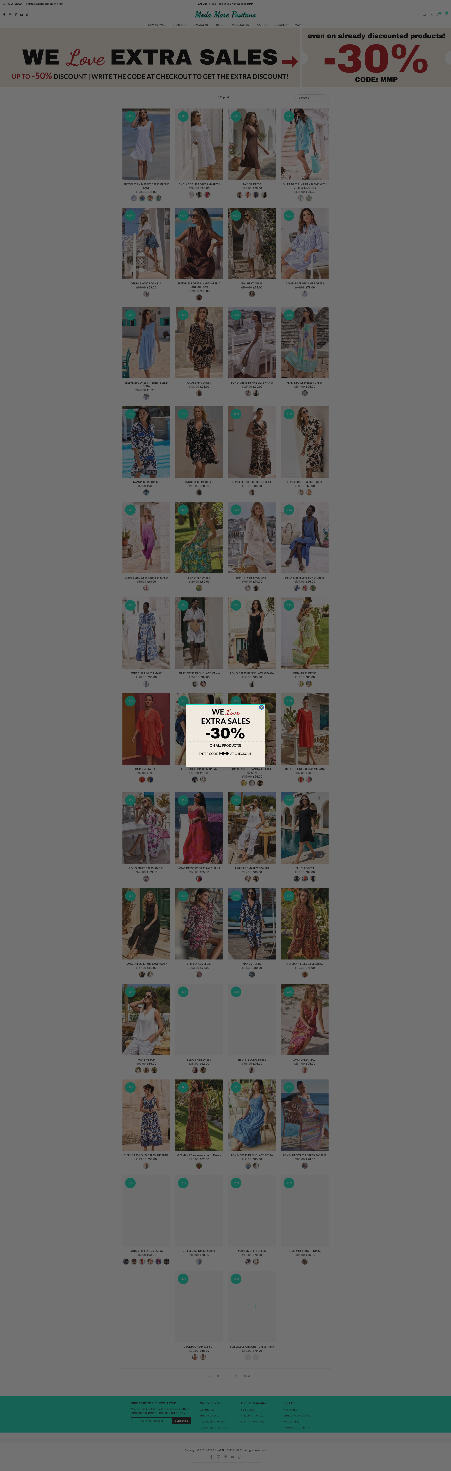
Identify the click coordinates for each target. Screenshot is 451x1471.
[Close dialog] (261, 707)
